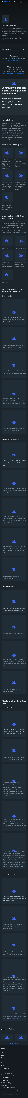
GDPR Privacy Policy (6, 1083)
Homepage (16, 1018)
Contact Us (4, 1058)
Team (2, 1055)
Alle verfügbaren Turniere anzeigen (14, 73)
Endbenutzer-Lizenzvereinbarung (9, 1090)
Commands (4, 1063)
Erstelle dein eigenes (7, 40)
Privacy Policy (4, 1080)
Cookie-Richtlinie (5, 1077)
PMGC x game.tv (5, 1068)
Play (2, 1052)
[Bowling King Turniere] (19, 1035)
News (2, 1065)
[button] (11, 1043)
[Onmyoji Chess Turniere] (6, 1035)
